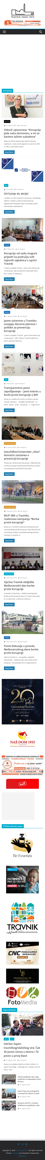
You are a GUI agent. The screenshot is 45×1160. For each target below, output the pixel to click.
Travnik (7, 245)
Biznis (6, 1039)
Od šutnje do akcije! (16, 193)
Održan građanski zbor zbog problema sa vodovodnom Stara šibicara (29, 1079)
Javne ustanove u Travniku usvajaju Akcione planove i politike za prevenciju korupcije (20, 326)
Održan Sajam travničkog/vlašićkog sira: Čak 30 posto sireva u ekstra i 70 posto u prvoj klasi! (22, 1049)
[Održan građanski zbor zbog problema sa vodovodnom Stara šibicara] (9, 1080)
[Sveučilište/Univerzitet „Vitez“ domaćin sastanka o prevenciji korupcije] (22, 428)
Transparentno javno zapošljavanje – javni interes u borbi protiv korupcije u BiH (22, 391)
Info (6, 185)
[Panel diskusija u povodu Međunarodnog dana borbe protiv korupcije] (22, 622)
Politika (7, 121)
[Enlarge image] (40, 682)
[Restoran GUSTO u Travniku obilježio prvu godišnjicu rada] (9, 1106)
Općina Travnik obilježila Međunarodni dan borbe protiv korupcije (19, 585)
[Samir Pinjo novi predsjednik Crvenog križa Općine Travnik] (9, 1094)
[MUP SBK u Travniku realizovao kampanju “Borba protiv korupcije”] (22, 492)
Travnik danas (9, 574)
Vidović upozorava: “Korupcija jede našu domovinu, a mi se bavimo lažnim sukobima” (22, 133)
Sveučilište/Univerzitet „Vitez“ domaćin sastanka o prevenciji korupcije (22, 455)
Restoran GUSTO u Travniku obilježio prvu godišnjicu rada (28, 1104)
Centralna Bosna (10, 443)
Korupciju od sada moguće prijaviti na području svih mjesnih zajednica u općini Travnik (20, 258)
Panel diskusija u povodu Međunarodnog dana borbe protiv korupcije (21, 649)
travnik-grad (23, 125)
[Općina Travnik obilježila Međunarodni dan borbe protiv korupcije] (22, 558)
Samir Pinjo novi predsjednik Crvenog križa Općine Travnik (28, 1092)
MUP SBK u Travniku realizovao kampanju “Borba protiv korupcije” (21, 519)
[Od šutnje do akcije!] (22, 170)
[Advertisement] (22, 65)
